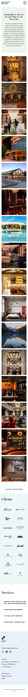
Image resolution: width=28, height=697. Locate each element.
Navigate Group (7, 676)
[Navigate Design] (6, 4)
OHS (3, 678)
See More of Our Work (14, 489)
